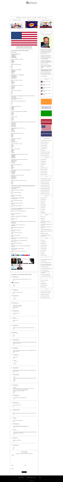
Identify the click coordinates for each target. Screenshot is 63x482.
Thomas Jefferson (14, 54)
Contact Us (22, 477)
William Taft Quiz (43, 251)
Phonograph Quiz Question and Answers (46, 180)
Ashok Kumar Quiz (43, 216)
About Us (19, 477)
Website (12, 468)
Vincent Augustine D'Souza (28, 48)
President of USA (20, 95)
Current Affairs (18, 17)
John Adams (13, 55)
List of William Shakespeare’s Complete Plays (46, 140)
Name (12, 465)
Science (35, 17)
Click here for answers (14, 52)
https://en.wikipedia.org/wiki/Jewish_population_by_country (20, 426)
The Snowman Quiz (43, 150)
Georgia (13, 150)
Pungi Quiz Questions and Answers (45, 294)
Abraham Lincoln (14, 56)
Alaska (12, 62)
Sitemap (40, 477)
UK (32, 17)
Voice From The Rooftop (45, 58)
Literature (39, 17)
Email (25, 465)
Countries (24, 17)
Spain (12, 165)
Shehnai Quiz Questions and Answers (45, 185)
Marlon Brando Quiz (43, 199)
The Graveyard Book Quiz (44, 145)
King (46, 61)
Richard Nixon (13, 157)
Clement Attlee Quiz (43, 243)
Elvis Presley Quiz (43, 207)
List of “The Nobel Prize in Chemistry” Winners (46, 268)
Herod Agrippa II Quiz (43, 161)
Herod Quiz (42, 166)
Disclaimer (31, 477)
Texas (12, 151)
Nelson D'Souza (15, 282)
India (28, 17)
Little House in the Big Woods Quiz (45, 153)
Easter (12, 129)
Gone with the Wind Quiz (44, 197)
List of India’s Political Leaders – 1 (45, 266)
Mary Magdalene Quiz (43, 159)
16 (11, 133)
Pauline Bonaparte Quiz (44, 283)
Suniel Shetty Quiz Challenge (44, 233)
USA (30, 17)
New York (13, 61)
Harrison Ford (13, 172)
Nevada (21, 200)
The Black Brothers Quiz (44, 148)
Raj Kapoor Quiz (43, 218)
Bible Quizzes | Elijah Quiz (44, 167)
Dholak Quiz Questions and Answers (45, 193)
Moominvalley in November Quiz (45, 155)
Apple (20, 69)
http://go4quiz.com (25, 389)
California (13, 152)
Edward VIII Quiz (43, 240)
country (15, 133)
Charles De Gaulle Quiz (43, 248)
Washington (15, 57)
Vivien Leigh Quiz (43, 209)
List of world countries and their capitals (46, 262)
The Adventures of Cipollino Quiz (45, 142)
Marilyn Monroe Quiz (43, 204)
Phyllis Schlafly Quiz (43, 286)
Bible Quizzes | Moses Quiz (44, 174)
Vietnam (13, 167)
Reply (13, 280)
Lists (43, 17)
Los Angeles (13, 70)
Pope (48, 61)
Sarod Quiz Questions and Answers (45, 183)
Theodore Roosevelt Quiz (44, 245)
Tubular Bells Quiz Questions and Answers (46, 178)
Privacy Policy (28, 477)
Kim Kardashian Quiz (43, 212)
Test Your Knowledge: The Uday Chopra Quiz (46, 229)
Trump (41, 62)
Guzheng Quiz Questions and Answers (45, 188)
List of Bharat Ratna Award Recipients (45, 274)
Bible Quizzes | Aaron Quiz (44, 172)
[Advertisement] (31, 11)
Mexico (22, 59)
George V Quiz (42, 253)
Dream (49, 61)
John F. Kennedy (14, 75)
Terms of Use (34, 477)
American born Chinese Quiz (44, 143)
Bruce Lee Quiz (43, 202)
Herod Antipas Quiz (43, 164)
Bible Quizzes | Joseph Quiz (44, 169)
